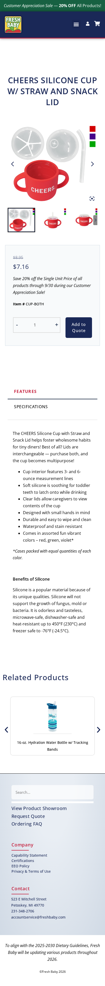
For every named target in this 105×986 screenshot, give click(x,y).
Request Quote (28, 816)
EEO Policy (20, 866)
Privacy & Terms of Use (31, 871)
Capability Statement (29, 855)
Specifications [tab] (31, 406)
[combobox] (52, 792)
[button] (76, 24)
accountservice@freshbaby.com (38, 917)
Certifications (22, 860)
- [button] (17, 324)
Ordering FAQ (26, 824)
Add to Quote (79, 327)
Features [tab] (25, 391)
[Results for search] (52, 802)
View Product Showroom (39, 808)
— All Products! (52, 5)
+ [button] (56, 324)
